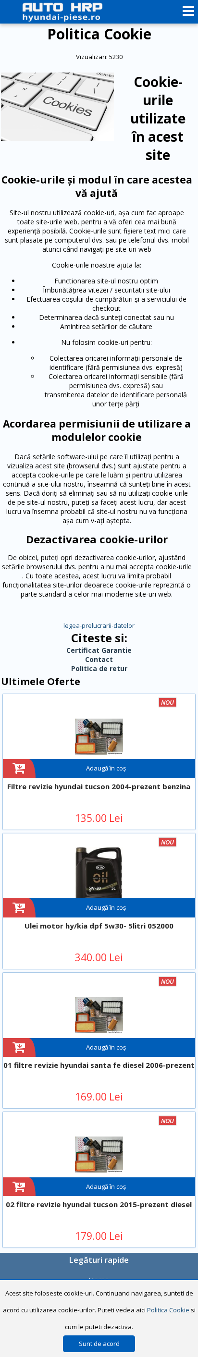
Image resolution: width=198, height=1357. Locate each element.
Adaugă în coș (106, 768)
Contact (99, 659)
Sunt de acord (99, 1343)
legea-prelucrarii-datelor (99, 625)
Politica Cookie (168, 1310)
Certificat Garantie (99, 650)
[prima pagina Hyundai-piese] (71, 11)
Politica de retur (99, 668)
